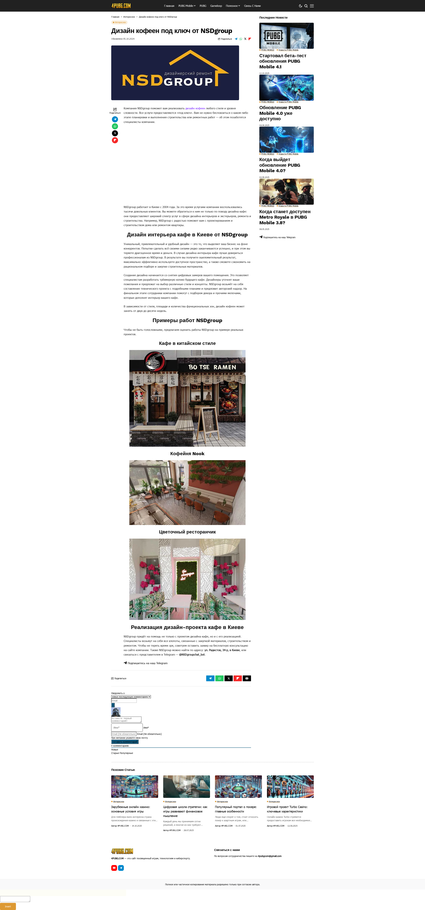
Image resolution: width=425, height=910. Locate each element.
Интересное (129, 16)
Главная (115, 16)
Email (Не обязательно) (149, 733)
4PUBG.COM (123, 826)
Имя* (146, 727)
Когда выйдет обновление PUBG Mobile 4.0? (279, 165)
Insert (8, 906)
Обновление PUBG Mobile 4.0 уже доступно (280, 113)
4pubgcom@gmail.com (270, 856)
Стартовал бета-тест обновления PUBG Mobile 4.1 (282, 61)
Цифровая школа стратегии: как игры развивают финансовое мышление (185, 811)
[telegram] (121, 868)
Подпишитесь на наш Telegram (147, 663)
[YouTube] (114, 868)
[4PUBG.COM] (121, 5)
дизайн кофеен (195, 108)
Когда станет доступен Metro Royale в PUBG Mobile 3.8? (284, 217)
